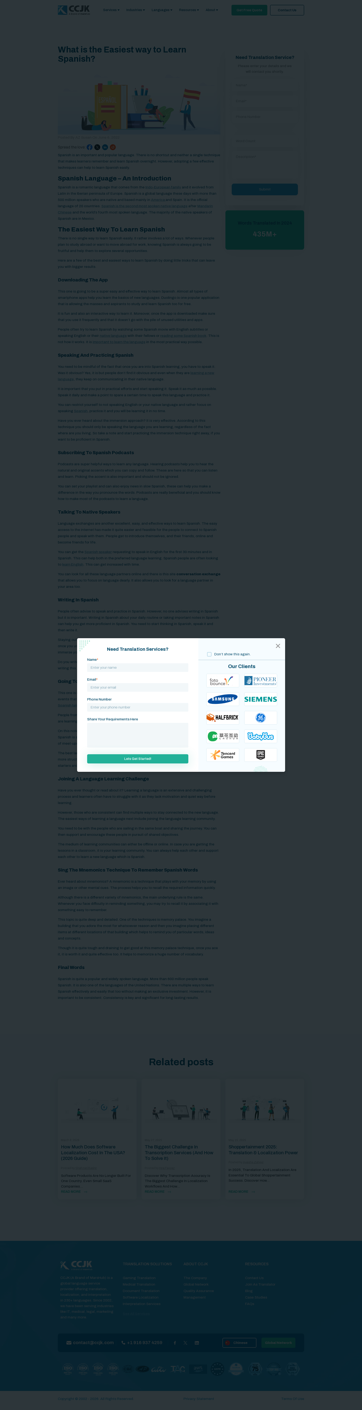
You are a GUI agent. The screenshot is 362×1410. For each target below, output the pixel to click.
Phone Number (99, 699)
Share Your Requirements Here (112, 719)
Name (92, 660)
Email (92, 679)
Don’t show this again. (232, 654)
